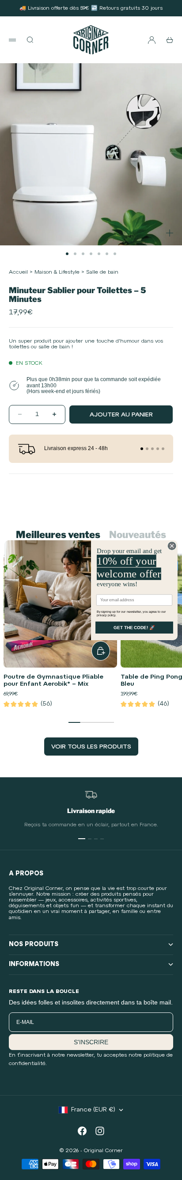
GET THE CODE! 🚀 (134, 627)
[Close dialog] (172, 546)
